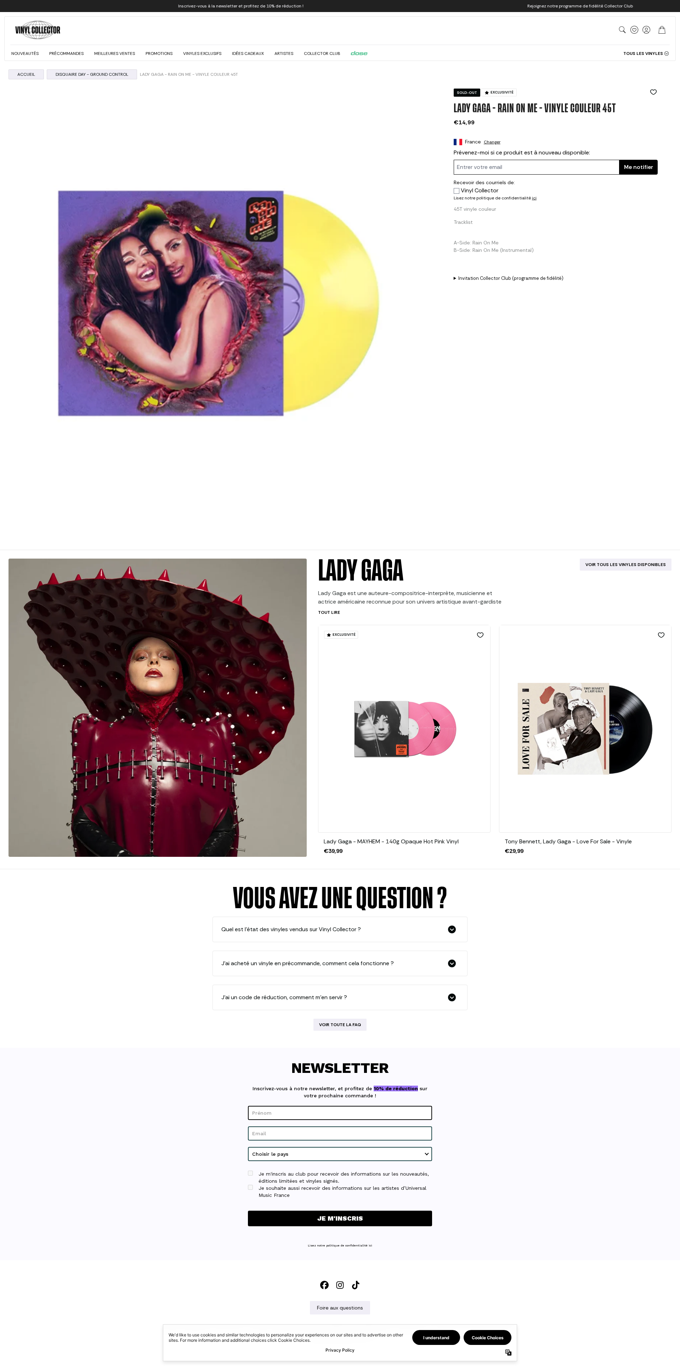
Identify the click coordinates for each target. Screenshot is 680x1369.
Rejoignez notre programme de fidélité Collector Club (580, 6)
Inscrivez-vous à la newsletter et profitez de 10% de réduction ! (241, 6)
